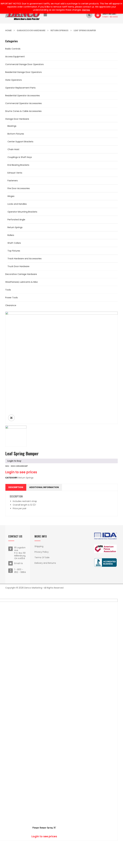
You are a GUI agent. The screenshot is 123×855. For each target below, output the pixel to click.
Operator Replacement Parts (20, 87)
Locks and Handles (17, 203)
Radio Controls (12, 48)
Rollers (11, 235)
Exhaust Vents (15, 172)
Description (15, 487)
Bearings (12, 125)
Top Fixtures (14, 250)
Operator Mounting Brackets (22, 211)
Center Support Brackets (20, 141)
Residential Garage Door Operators (23, 72)
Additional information (44, 487)
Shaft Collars (14, 242)
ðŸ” (11, 418)
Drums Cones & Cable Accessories (23, 111)
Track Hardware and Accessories (25, 258)
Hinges (11, 196)
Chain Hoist (13, 149)
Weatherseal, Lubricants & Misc (21, 281)
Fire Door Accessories (19, 188)
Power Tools (11, 297)
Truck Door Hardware (18, 266)
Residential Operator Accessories (22, 95)
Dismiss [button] (86, 9)
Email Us (18, 563)
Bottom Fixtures (16, 133)
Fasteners (13, 180)
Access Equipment (15, 56)
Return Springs (59, 30)
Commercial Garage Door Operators (24, 64)
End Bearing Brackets (18, 164)
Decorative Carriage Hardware (21, 274)
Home (8, 30)
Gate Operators (13, 79)
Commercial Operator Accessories (23, 103)
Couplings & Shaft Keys (20, 157)
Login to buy (14, 460)
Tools (8, 289)
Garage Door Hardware (31, 30)
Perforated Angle (16, 219)
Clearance (10, 305)
